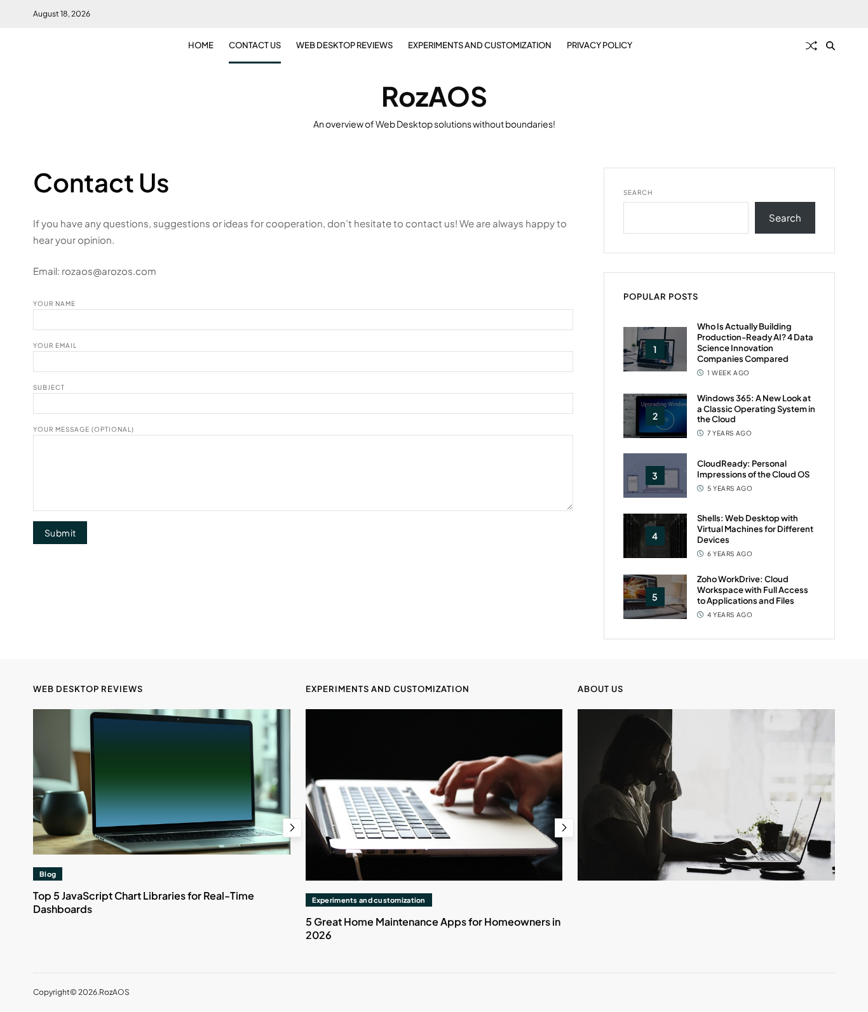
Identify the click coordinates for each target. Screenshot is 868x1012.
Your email (55, 345)
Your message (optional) (83, 428)
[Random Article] (811, 45)
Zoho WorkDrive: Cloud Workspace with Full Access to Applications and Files (752, 590)
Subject (49, 386)
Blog (47, 874)
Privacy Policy (599, 45)
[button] (292, 827)
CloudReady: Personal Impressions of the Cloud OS (753, 468)
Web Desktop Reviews (344, 45)
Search (638, 192)
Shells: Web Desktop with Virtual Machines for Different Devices (755, 529)
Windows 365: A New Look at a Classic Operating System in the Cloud (756, 408)
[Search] (830, 45)
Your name (54, 303)
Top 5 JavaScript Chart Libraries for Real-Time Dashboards (143, 902)
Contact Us (255, 45)
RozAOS (434, 96)
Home (201, 45)
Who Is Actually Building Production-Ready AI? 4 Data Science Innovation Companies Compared (755, 342)
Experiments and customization (480, 45)
